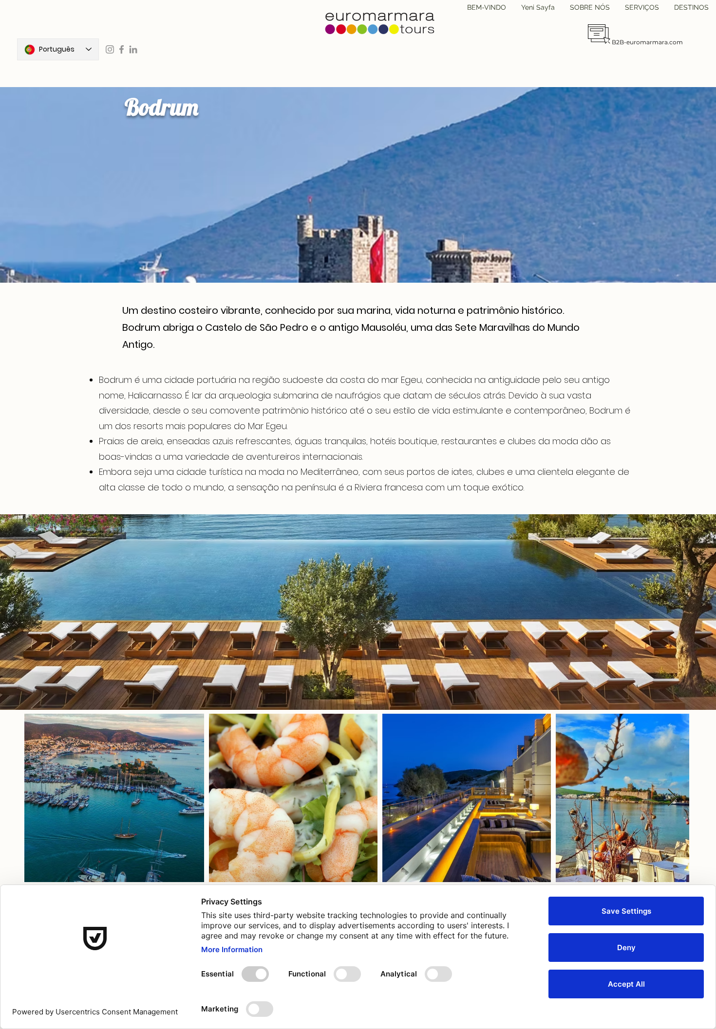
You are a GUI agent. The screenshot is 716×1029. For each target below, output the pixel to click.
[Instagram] (109, 49)
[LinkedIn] (133, 49)
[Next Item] (672, 798)
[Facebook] (121, 49)
